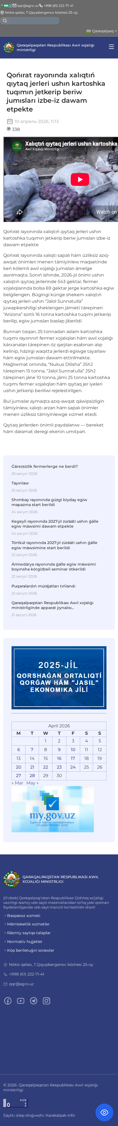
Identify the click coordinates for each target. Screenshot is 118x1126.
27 (18, 775)
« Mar (17, 783)
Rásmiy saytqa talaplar (29, 932)
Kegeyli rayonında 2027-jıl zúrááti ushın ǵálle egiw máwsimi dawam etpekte (55, 524)
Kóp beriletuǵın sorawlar (30, 950)
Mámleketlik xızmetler (28, 924)
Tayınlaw (20, 483)
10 (73, 749)
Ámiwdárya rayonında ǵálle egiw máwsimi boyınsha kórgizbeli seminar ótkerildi (54, 567)
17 (73, 758)
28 (32, 775)
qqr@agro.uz (21, 983)
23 (59, 767)
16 (59, 758)
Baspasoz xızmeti (23, 915)
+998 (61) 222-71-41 (26, 974)
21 (32, 767)
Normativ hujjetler (25, 941)
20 (18, 767)
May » (32, 783)
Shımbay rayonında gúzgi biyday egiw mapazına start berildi (49, 502)
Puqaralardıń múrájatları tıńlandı (43, 586)
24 (73, 767)
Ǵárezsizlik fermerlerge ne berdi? (45, 466)
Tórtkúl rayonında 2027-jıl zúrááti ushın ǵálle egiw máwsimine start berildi (54, 545)
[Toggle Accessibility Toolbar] (104, 1112)
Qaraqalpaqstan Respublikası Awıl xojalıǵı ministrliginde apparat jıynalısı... (53, 605)
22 (45, 767)
